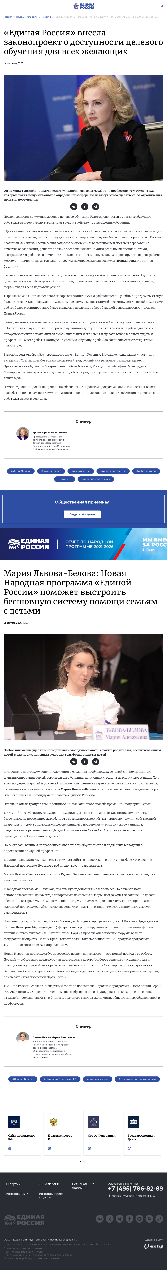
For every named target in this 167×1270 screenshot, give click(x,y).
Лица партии (49, 1184)
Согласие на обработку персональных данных (31, 1258)
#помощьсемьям (97, 1079)
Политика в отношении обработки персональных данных (38, 1255)
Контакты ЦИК (17, 1194)
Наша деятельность (27, 17)
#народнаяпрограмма (96, 479)
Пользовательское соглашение (23, 1248)
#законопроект (51, 471)
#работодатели (146, 471)
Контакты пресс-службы (51, 1195)
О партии (13, 1184)
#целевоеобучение (113, 471)
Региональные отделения (83, 1185)
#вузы (64, 479)
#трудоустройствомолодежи (137, 1079)
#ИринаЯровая (20, 471)
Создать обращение (82, 514)
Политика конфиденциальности (23, 1251)
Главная (8, 17)
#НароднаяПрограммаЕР (60, 1079)
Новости (46, 17)
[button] (80, 1161)
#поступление (81, 471)
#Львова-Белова (22, 1079)
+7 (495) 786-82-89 (135, 1188)
